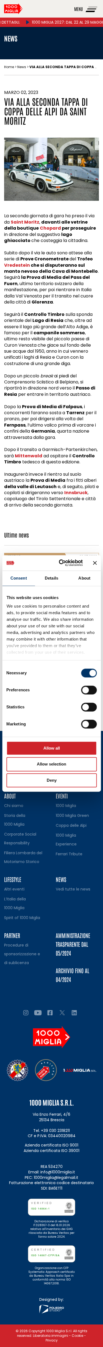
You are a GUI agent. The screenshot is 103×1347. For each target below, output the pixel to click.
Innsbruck (76, 492)
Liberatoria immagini (50, 1335)
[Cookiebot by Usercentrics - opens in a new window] (61, 562)
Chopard (50, 228)
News (21, 67)
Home (9, 67)
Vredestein (17, 265)
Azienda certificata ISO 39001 (51, 1150)
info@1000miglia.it (57, 1172)
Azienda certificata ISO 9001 (51, 1145)
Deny (52, 780)
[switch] (89, 690)
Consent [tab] (18, 578)
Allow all (51, 748)
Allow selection (51, 764)
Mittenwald (28, 456)
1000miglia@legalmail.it (56, 1177)
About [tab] (84, 578)
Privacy (52, 1340)
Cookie (77, 1335)
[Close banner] (95, 563)
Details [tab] (51, 578)
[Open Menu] (91, 9)
